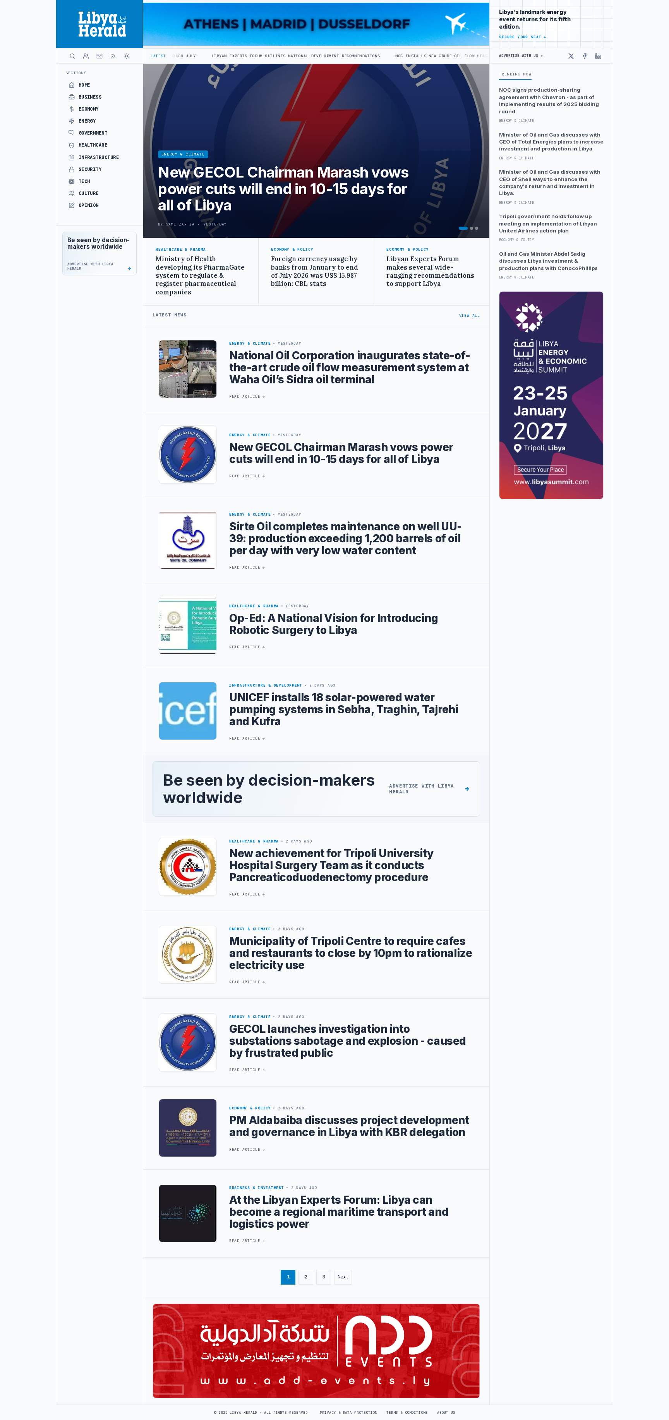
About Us (446, 1412)
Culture (89, 193)
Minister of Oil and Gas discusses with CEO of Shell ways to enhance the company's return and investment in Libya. (549, 182)
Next (343, 1277)
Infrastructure (99, 157)
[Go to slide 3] (476, 228)
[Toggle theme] (126, 56)
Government (93, 133)
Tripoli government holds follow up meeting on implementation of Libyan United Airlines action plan (548, 223)
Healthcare (93, 145)
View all (469, 315)
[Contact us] (99, 56)
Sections (76, 72)
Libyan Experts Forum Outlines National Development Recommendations (217, 55)
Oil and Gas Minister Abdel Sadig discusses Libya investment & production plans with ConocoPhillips (548, 261)
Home (84, 85)
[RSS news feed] (113, 56)
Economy (89, 109)
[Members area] (86, 56)
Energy (87, 121)
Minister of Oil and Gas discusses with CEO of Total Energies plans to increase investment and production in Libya (551, 142)
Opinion (89, 205)
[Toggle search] (72, 56)
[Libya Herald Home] (99, 24)
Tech (84, 181)
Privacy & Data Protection (348, 1412)
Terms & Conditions (406, 1412)
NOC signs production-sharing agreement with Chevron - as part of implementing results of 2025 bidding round (549, 100)
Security (90, 169)
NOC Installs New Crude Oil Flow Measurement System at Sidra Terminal (403, 55)
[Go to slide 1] (463, 228)
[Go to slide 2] (471, 228)
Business (90, 97)
